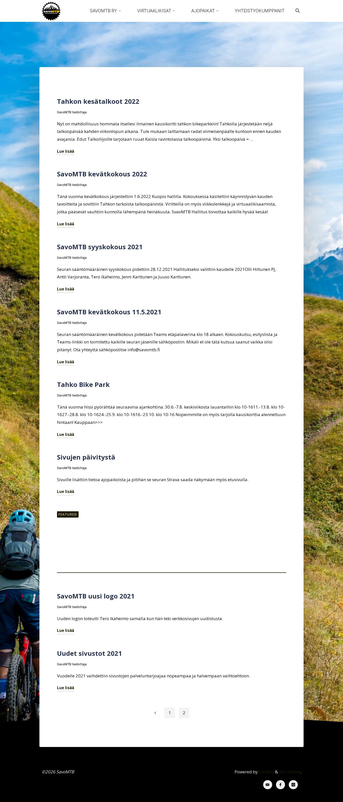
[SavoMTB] (51, 11)
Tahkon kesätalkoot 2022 (98, 101)
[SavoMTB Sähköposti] (267, 784)
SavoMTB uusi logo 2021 (96, 596)
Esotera (266, 772)
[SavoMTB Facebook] (280, 784)
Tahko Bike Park (83, 384)
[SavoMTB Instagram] (293, 784)
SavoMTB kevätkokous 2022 (102, 174)
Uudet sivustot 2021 (89, 653)
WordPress (290, 772)
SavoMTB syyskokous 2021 (100, 246)
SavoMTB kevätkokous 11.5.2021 (109, 312)
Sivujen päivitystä (86, 457)
